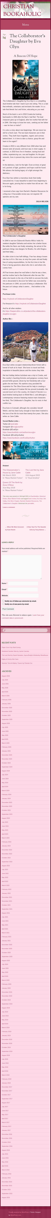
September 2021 (7, 909)
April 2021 (5, 929)
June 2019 (5, 1016)
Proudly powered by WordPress (19, 1212)
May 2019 (5, 1020)
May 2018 (5, 1067)
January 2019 (6, 1035)
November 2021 (7, 901)
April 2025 (5, 739)
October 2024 (6, 763)
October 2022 (6, 858)
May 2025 (5, 735)
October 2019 (6, 1000)
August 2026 (6, 676)
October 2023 (6, 810)
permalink (31, 503)
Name (4, 583)
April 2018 (5, 1071)
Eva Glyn (40, 498)
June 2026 (5, 684)
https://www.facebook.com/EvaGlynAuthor (19, 438)
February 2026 (6, 699)
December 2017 (7, 1087)
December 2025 (7, 707)
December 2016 (7, 1134)
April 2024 (5, 786)
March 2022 (5, 885)
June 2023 (5, 826)
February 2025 (6, 747)
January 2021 (6, 940)
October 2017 (6, 1095)
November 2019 (7, 996)
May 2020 (5, 972)
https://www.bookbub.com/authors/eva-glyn (19, 432)
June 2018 (5, 1063)
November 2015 (7, 1185)
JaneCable (14, 424)
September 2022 (7, 861)
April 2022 (5, 881)
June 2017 (5, 1110)
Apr (4, 35)
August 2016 (6, 1150)
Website (5, 596)
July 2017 (5, 1106)
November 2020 (7, 948)
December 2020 (7, 944)
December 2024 (7, 755)
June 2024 (5, 778)
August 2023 (6, 818)
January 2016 (6, 1178)
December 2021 (7, 897)
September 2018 (7, 1051)
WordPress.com (16, 1215)
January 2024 (6, 798)
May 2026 (5, 688)
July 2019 (5, 1012)
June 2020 (5, 968)
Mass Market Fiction (14, 498)
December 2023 (7, 802)
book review (32, 498)
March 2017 (5, 1122)
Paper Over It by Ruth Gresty (11, 647)
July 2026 (5, 680)
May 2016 (5, 1162)
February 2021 (6, 936)
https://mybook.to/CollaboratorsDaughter (18, 299)
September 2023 (7, 814)
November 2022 (7, 854)
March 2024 (5, 790)
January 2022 (6, 893)
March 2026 (5, 695)
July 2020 (5, 964)
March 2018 (5, 1075)
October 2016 (6, 1142)
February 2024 (6, 794)
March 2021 (5, 933)
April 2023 (5, 834)
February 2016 (6, 1174)
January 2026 (6, 703)
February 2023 (6, 842)
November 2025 (7, 711)
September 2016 (7, 1146)
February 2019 (6, 1031)
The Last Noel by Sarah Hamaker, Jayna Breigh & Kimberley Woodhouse (25, 655)
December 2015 (7, 1182)
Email (4, 589)
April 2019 (5, 1024)
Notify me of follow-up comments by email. (20, 601)
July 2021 (5, 917)
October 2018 (6, 1047)
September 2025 (7, 719)
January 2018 (6, 1083)
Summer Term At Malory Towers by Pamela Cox (17, 663)
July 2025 (5, 727)
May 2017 (5, 1114)
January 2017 (6, 1130)
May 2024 (5, 782)
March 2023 (5, 838)
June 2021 (5, 921)
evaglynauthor (18, 427)
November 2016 (7, 1138)
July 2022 (5, 869)
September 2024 (7, 767)
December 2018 (7, 1039)
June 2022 (5, 873)
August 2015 (6, 1197)
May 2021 (5, 925)
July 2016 (5, 1154)
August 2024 (6, 771)
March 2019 (5, 1027)
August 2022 (6, 865)
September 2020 (7, 956)
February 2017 (6, 1126)
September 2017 (7, 1098)
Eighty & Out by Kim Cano (10, 659)
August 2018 (6, 1055)
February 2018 (6, 1079)
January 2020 (6, 988)
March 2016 (5, 1170)
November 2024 (7, 759)
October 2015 (6, 1189)
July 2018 (5, 1059)
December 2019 (7, 992)
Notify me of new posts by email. (17, 604)
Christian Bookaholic (22, 10)
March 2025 (5, 743)
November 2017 (7, 1091)
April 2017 (5, 1118)
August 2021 (6, 913)
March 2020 (5, 980)
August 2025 (6, 723)
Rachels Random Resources (29, 501)
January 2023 (6, 846)
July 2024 (5, 774)
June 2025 (5, 731)
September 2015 (7, 1193)
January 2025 (6, 751)
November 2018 (7, 1043)
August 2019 (6, 1008)
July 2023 (5, 822)
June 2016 (5, 1158)
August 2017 (6, 1102)
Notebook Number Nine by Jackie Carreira (15, 651)
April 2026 (5, 692)
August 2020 (6, 960)
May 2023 (5, 830)
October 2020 (6, 952)
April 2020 (5, 976)
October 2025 (6, 715)
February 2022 (6, 889)
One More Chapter (13, 501)
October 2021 (6, 905)
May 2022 (5, 877)
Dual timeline (35, 496)
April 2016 (5, 1166)
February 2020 (6, 984)
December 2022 (7, 850)
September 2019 (7, 1004)
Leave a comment (9, 507)
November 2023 (7, 806)
